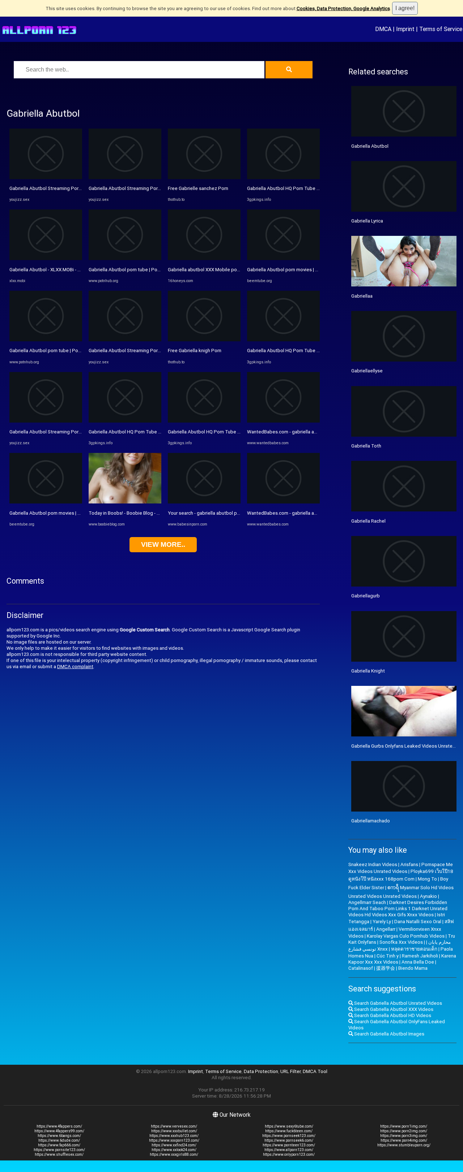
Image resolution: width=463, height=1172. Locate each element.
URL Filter (290, 1071)
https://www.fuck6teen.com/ (289, 1131)
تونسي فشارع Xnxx (368, 949)
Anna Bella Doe (418, 962)
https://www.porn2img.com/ (403, 1131)
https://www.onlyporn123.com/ (289, 1154)
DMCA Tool (315, 1071)
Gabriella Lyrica (367, 221)
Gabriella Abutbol (369, 146)
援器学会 (385, 968)
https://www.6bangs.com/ (59, 1135)
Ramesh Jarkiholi (420, 956)
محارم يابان (439, 942)
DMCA (383, 29)
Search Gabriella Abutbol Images (388, 1034)
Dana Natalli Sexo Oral (417, 921)
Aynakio (428, 896)
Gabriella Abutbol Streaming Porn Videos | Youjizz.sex (67, 188)
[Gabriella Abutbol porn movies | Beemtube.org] (45, 502)
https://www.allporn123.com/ (288, 1149)
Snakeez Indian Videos (372, 864)
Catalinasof (360, 968)
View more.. (163, 544)
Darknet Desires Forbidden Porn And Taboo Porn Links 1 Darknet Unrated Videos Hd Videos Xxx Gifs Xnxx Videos (397, 908)
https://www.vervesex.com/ (174, 1126)
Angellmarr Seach (367, 902)
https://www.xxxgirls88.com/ (174, 1154)
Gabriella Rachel (368, 521)
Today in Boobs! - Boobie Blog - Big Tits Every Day (142, 513)
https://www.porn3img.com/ (403, 1135)
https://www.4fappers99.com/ (59, 1131)
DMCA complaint (75, 666)
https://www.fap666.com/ (59, 1145)
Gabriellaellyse (367, 371)
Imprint (405, 29)
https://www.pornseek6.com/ (288, 1140)
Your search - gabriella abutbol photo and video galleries (228, 513)
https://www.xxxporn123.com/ (174, 1140)
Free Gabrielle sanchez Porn (198, 188)
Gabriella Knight (368, 671)
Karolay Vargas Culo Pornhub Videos (406, 936)
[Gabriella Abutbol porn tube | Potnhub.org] (45, 340)
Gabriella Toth (366, 446)
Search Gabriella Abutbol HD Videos (392, 1015)
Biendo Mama (413, 968)
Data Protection (261, 1071)
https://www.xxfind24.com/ (174, 1145)
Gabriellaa (362, 296)
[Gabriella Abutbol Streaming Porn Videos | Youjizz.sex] (45, 177)
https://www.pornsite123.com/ (59, 1149)
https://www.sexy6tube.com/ (289, 1126)
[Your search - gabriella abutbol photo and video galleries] (204, 502)
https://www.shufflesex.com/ (59, 1154)
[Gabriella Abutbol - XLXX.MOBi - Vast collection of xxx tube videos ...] (45, 258)
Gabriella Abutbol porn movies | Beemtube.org (59, 513)
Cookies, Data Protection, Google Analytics (343, 8)
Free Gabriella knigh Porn (194, 350)
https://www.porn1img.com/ (403, 1126)
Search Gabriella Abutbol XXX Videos (393, 1009)
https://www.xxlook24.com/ (174, 1149)
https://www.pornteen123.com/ (289, 1145)
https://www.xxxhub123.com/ (174, 1135)
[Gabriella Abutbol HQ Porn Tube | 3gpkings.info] (125, 421)
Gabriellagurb (365, 596)
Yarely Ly (382, 921)
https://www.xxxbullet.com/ (174, 1131)
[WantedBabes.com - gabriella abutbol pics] (283, 421)
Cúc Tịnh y (388, 956)
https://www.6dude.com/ (59, 1140)
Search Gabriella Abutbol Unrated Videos (397, 1003)
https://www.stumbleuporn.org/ (403, 1145)
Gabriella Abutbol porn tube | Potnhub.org (54, 350)
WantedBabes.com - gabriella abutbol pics (292, 432)
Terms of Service (440, 29)
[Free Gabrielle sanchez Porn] (204, 177)
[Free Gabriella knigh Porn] (204, 340)
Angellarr (385, 929)
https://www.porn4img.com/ (404, 1140)
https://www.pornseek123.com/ (288, 1135)
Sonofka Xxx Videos (401, 942)
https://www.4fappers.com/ (59, 1126)
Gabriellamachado (370, 821)
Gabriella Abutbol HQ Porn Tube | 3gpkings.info (139, 432)
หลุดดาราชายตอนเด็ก (414, 949)
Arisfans (409, 864)
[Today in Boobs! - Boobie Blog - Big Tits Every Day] (125, 502)
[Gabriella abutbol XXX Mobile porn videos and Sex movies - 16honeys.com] (204, 258)
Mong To (427, 879)
